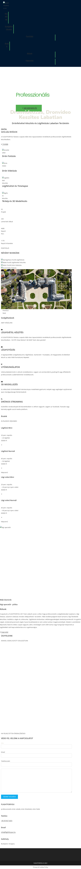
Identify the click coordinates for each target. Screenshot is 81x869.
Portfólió (29, 36)
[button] (29, 108)
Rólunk (29, 53)
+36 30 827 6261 (6, 821)
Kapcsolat (30, 61)
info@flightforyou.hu (8, 832)
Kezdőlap (6, 16)
